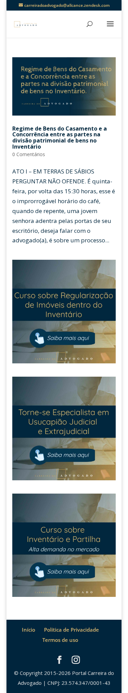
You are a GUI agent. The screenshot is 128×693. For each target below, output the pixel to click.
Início (28, 629)
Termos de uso (60, 639)
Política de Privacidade (71, 629)
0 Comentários (28, 154)
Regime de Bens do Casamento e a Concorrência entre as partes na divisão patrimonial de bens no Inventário (59, 137)
